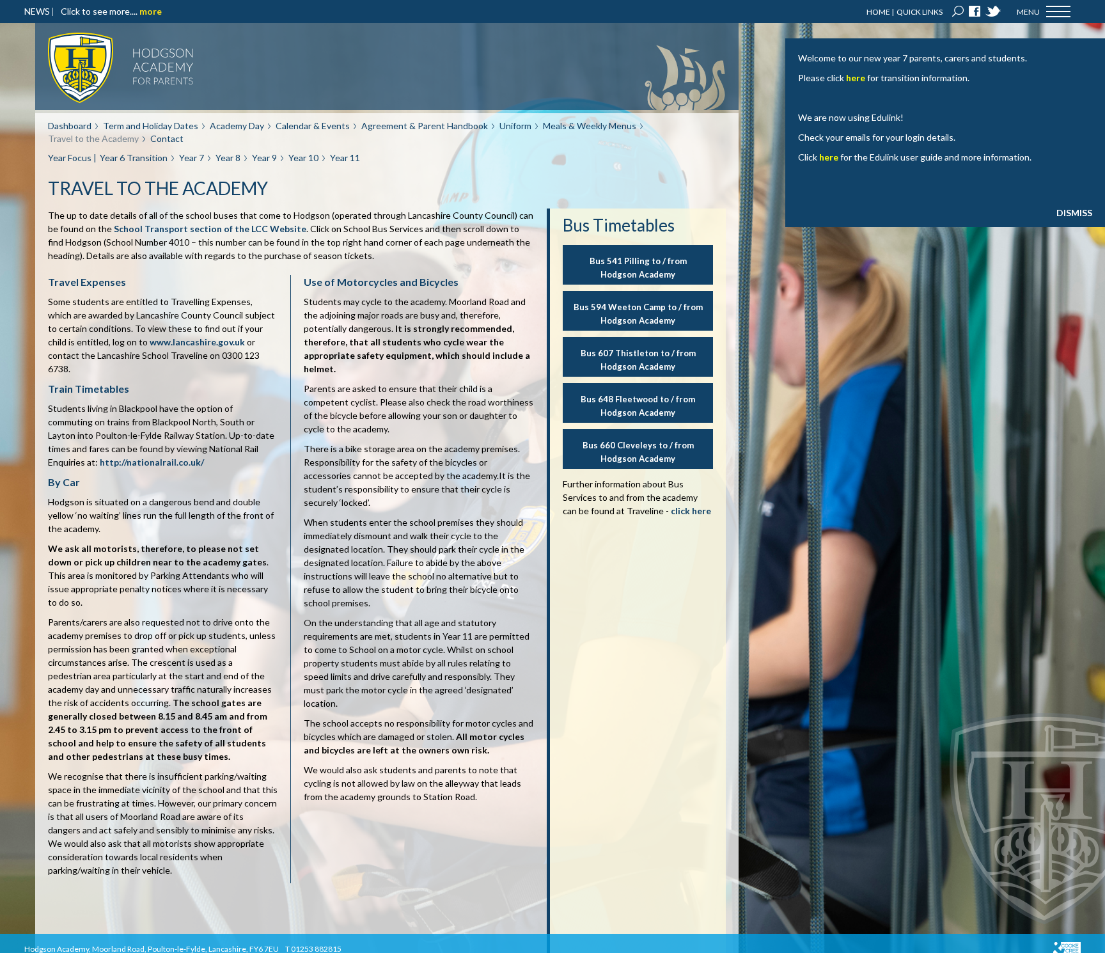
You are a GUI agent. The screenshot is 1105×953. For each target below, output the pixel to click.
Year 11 (345, 157)
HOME (878, 12)
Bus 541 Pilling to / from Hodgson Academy (638, 268)
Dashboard (69, 125)
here (855, 77)
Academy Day (237, 125)
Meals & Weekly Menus (589, 125)
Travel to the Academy (93, 138)
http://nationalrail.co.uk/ (152, 462)
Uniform (515, 125)
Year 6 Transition (134, 157)
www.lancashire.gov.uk (197, 341)
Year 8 (228, 157)
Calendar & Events (313, 125)
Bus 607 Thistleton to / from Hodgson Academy (638, 360)
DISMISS (1074, 212)
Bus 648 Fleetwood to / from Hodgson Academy (638, 406)
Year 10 (303, 157)
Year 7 (191, 157)
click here (691, 510)
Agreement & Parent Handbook (424, 125)
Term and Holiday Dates (150, 125)
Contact (167, 138)
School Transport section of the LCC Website (210, 228)
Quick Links (920, 12)
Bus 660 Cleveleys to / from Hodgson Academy (638, 452)
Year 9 (264, 157)
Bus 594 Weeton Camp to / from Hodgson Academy (638, 314)
